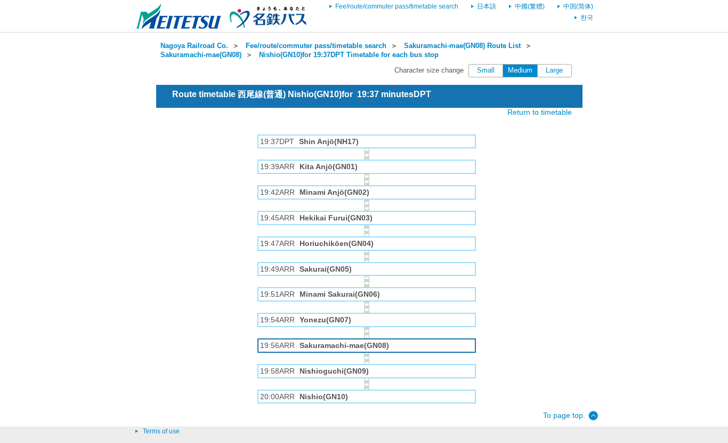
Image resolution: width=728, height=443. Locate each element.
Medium (520, 70)
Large (554, 70)
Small (486, 70)
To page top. (564, 415)
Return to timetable (539, 112)
